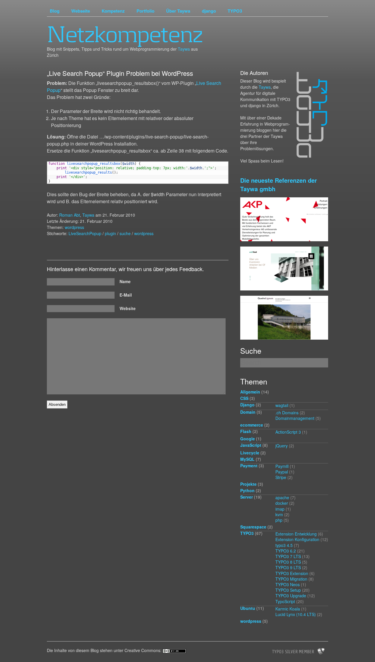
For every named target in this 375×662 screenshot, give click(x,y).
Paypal (281, 472)
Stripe (280, 477)
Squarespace (253, 527)
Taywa (184, 49)
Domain (247, 412)
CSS (244, 398)
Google (247, 439)
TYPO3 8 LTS (288, 562)
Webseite (80, 11)
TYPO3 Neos (287, 584)
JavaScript (250, 445)
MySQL (247, 459)
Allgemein (250, 392)
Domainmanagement (294, 418)
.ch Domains (287, 412)
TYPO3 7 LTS (288, 556)
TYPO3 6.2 (285, 551)
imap (279, 509)
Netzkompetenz (124, 34)
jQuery (281, 446)
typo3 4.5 (284, 545)
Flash (245, 431)
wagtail (281, 405)
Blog (54, 11)
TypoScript (285, 601)
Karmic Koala (287, 609)
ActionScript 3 (288, 432)
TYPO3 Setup (288, 590)
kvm (279, 514)
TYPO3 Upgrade (290, 595)
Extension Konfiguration (297, 539)
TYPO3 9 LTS (288, 567)
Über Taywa (178, 11)
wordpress (74, 227)
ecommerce (251, 425)
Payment (249, 465)
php (278, 520)
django (209, 11)
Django (247, 405)
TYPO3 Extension (291, 573)
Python (247, 490)
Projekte (248, 484)
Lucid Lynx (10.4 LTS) (295, 614)
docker (281, 503)
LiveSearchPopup (85, 233)
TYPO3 (235, 11)
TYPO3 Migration (291, 579)
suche (125, 233)
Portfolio (145, 11)
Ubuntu (247, 608)
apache (282, 497)
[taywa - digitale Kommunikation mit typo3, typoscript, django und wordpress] (310, 115)
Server (246, 497)
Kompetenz (113, 11)
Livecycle (249, 453)
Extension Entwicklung (296, 534)
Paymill (282, 466)
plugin (110, 233)
